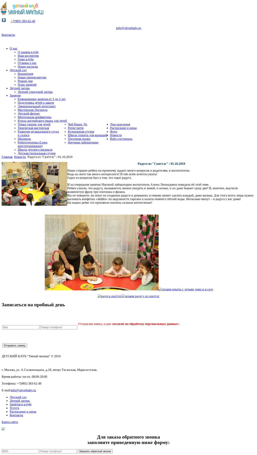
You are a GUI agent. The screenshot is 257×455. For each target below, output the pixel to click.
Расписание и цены (23, 411)
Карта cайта (10, 422)
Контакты (8, 35)
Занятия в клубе (21, 404)
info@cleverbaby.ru (128, 28)
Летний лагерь (20, 400)
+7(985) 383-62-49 (23, 21)
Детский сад (18, 397)
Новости (20, 157)
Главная (7, 157)
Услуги (14, 408)
